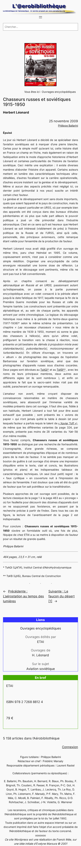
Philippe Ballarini (68, 125)
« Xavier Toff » (67, 423)
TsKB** (61, 369)
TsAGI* (44, 369)
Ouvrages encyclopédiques (59, 91)
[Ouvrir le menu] (40, 17)
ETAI (40, 642)
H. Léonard (40, 655)
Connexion (70, 747)
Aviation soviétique (40, 669)
